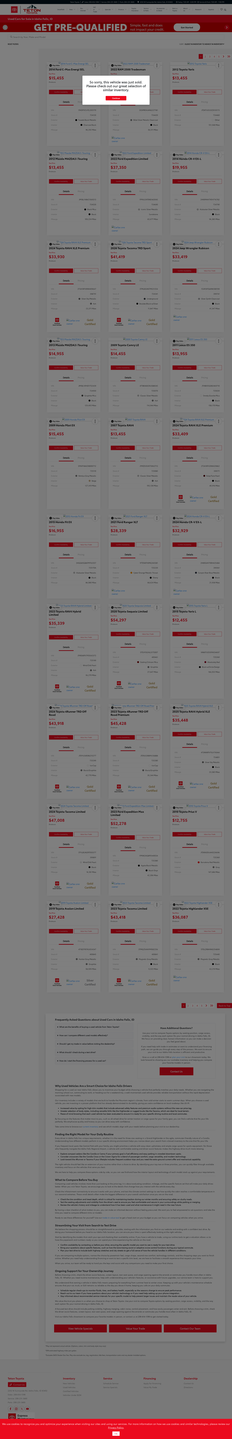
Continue (116, 98)
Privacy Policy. (116, 1427)
